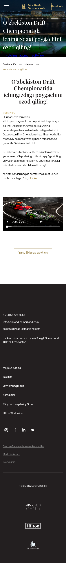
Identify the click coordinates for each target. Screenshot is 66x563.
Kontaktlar (9, 395)
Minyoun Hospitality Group (18, 404)
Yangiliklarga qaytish (33, 252)
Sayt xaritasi (9, 462)
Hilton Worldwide (13, 413)
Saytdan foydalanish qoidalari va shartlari (23, 446)
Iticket (34, 178)
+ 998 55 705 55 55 (14, 315)
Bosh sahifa (9, 64)
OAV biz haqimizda (13, 386)
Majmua (29, 64)
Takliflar (7, 377)
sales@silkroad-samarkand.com (21, 328)
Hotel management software (25, 55)
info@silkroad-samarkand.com (21, 322)
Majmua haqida (12, 368)
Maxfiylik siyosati (11, 454)
